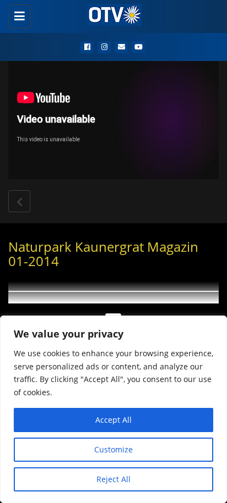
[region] (113, 409)
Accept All (113, 419)
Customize (113, 449)
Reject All (113, 479)
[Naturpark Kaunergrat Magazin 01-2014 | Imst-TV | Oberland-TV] (110, 13)
